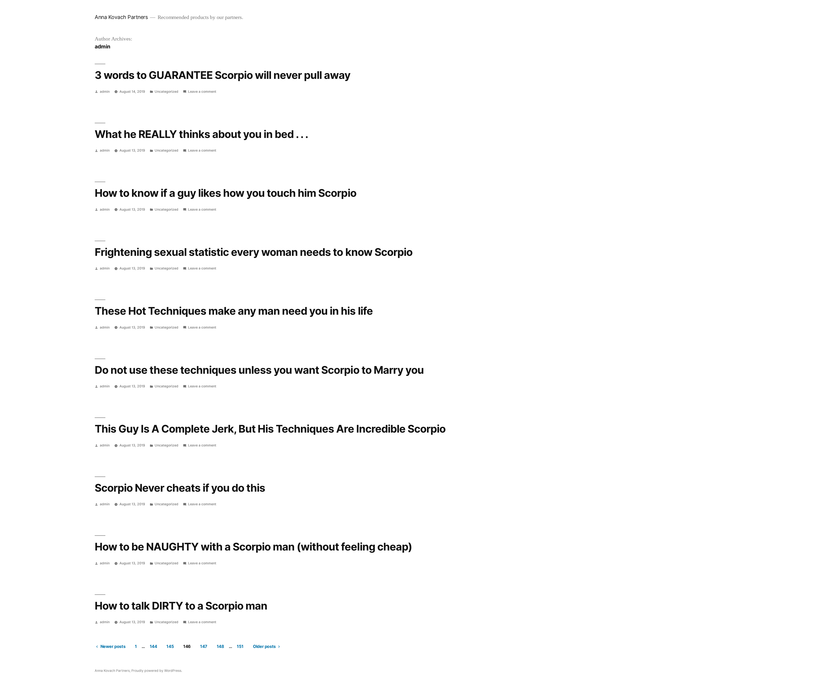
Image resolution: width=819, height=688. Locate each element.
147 (203, 646)
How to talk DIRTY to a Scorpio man (181, 605)
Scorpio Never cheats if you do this (180, 487)
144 (153, 646)
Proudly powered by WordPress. (156, 671)
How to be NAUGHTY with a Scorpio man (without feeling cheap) (253, 546)
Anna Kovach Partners (121, 17)
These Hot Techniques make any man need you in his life (234, 310)
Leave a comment (202, 92)
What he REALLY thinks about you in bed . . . (201, 134)
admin (105, 92)
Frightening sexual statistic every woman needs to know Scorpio (253, 252)
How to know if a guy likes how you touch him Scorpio (225, 193)
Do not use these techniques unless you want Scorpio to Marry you (259, 370)
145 (170, 646)
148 (220, 646)
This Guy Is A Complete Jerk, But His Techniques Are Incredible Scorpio (270, 428)
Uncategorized (166, 92)
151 (240, 646)
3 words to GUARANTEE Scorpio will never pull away (223, 75)
